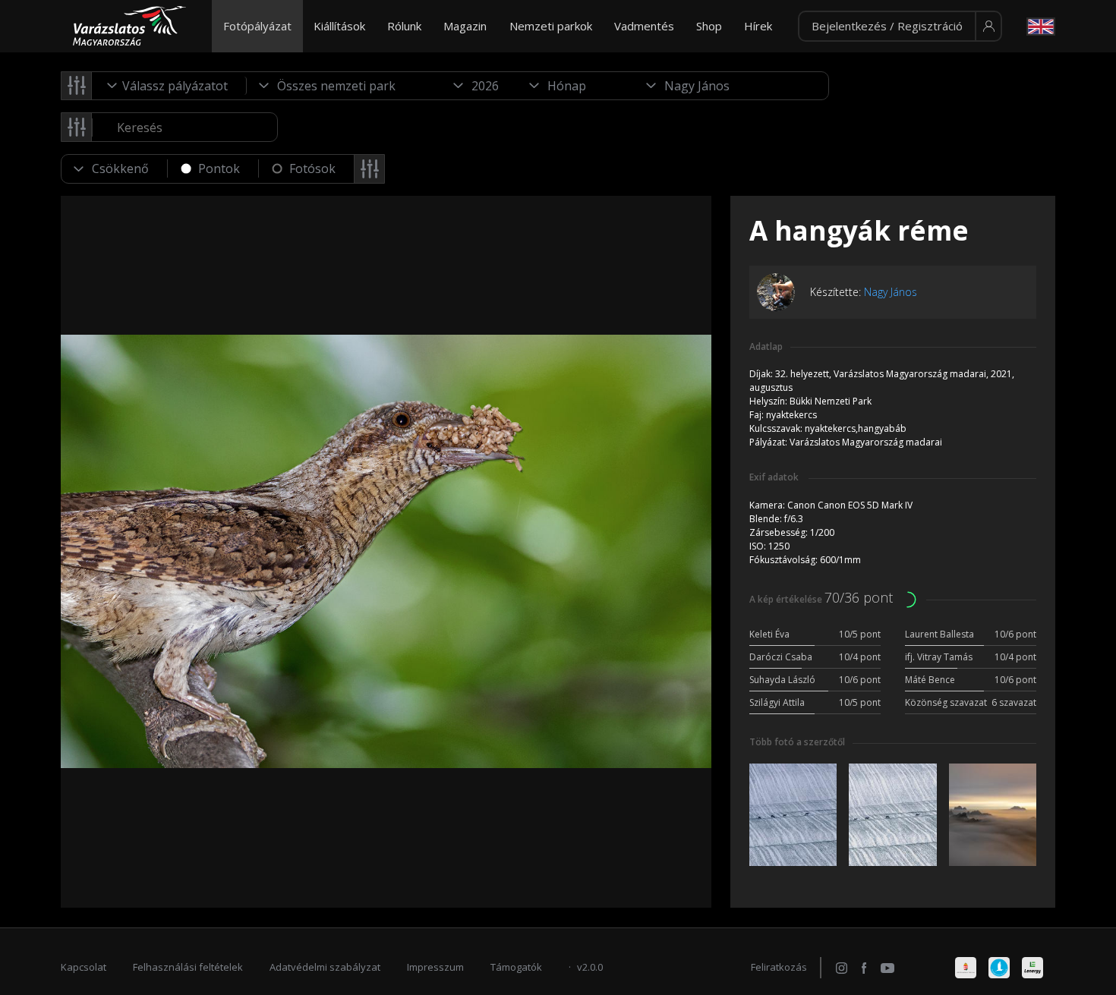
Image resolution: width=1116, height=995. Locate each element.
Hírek (758, 25)
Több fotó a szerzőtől (797, 741)
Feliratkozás (779, 967)
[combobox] (169, 86)
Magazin (465, 25)
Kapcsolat (83, 967)
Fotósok (312, 168)
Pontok (219, 168)
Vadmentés (644, 25)
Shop (709, 25)
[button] (900, 27)
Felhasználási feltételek (188, 967)
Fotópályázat (257, 25)
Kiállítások (339, 25)
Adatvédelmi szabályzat (325, 967)
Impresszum (435, 967)
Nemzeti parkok (550, 25)
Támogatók (516, 967)
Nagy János (890, 292)
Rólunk (404, 25)
